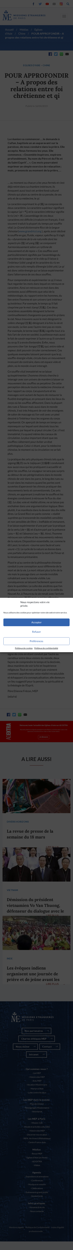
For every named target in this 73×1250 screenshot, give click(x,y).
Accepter (36, 622)
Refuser (36, 631)
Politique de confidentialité (46, 648)
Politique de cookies (24, 648)
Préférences (36, 641)
